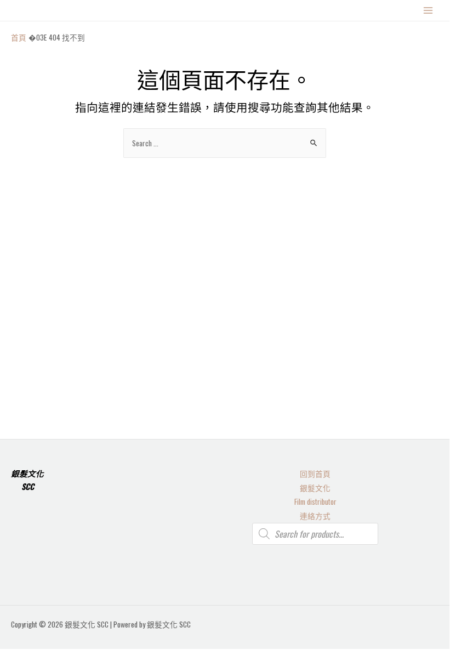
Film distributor (315, 501)
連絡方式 (315, 515)
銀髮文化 (315, 487)
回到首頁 (315, 473)
